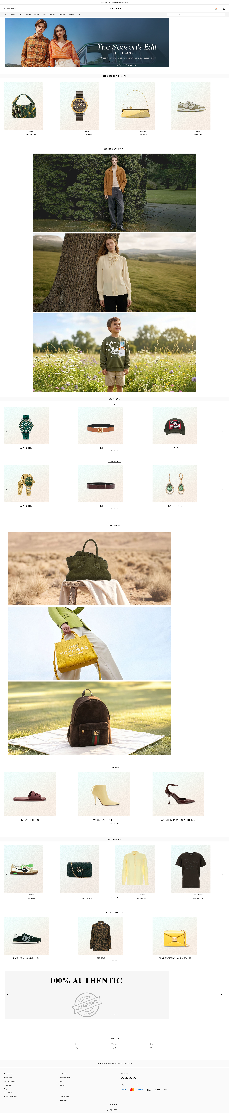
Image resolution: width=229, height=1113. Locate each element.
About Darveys (8, 1074)
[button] (216, 9)
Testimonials (63, 1100)
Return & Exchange (9, 1093)
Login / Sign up (11, 8)
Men (6, 14)
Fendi (198, 131)
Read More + (114, 1104)
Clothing (37, 14)
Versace (86, 131)
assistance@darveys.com (151, 1051)
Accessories (62, 14)
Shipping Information (10, 1096)
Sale (79, 14)
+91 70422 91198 (114, 1052)
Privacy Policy (8, 1085)
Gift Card (62, 1085)
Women (13, 14)
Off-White (142, 895)
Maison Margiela (31, 895)
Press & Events (8, 1077)
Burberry (31, 131)
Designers (28, 14)
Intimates (71, 14)
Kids (20, 14)
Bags (44, 14)
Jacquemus (142, 131)
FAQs (5, 1089)
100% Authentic (64, 1096)
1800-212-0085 (77, 1052)
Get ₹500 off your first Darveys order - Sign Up (114, 2)
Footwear (52, 14)
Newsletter (63, 1089)
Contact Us (63, 1074)
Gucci (198, 895)
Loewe (87, 895)
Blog (61, 1081)
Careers (62, 1093)
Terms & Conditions (9, 1081)
